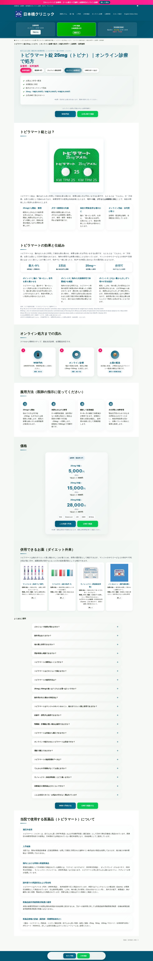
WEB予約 (65, 114)
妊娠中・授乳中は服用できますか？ (48, 715)
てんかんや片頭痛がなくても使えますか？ (50, 768)
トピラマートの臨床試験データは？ (48, 759)
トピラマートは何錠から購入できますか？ (50, 733)
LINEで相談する (87, 806)
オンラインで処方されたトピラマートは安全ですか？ (54, 742)
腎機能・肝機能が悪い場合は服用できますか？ (52, 724)
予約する (36, 32)
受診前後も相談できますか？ (45, 653)
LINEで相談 (87, 524)
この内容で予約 (65, 524)
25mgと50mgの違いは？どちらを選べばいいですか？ (55, 689)
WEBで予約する (65, 806)
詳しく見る (105, 2)
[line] (137, 6)
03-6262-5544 (118, 27)
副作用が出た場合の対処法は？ (46, 697)
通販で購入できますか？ (43, 750)
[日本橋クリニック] (34, 14)
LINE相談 (83, 956)
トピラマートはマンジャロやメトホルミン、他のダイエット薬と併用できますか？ (65, 706)
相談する (76, 32)
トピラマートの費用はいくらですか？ (48, 662)
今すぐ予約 (69, 956)
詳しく (34, 598)
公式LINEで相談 (87, 114)
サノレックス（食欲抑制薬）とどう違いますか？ (53, 777)
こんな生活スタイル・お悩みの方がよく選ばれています (55, 795)
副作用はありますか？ (42, 636)
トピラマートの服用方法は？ (45, 680)
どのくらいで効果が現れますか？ (47, 627)
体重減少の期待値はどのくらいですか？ (49, 786)
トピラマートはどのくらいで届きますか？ (50, 671)
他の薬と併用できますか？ (44, 644)
